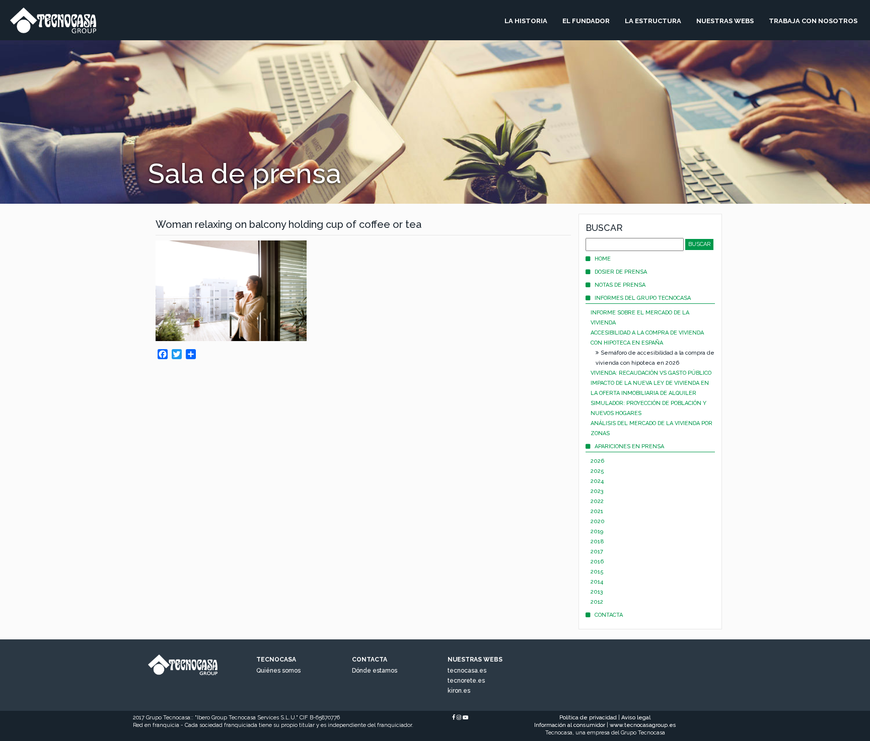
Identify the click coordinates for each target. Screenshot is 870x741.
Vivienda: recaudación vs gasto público (651, 373)
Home (603, 259)
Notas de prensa (620, 285)
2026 (597, 461)
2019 (597, 531)
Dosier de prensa (621, 272)
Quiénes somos (278, 670)
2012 (597, 602)
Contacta (609, 615)
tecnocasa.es (467, 670)
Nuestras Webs (725, 21)
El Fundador (586, 21)
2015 (597, 571)
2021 (597, 511)
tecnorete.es (466, 680)
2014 (597, 582)
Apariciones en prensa (629, 446)
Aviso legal (635, 717)
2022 (597, 501)
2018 (597, 541)
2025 (597, 471)
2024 (597, 481)
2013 (597, 592)
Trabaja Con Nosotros (813, 21)
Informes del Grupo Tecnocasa (643, 298)
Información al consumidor (569, 725)
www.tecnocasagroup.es (643, 725)
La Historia (525, 21)
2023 (597, 491)
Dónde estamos (374, 670)
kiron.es (459, 690)
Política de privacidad (588, 717)
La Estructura (653, 21)
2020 (598, 521)
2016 (597, 561)
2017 (597, 551)
